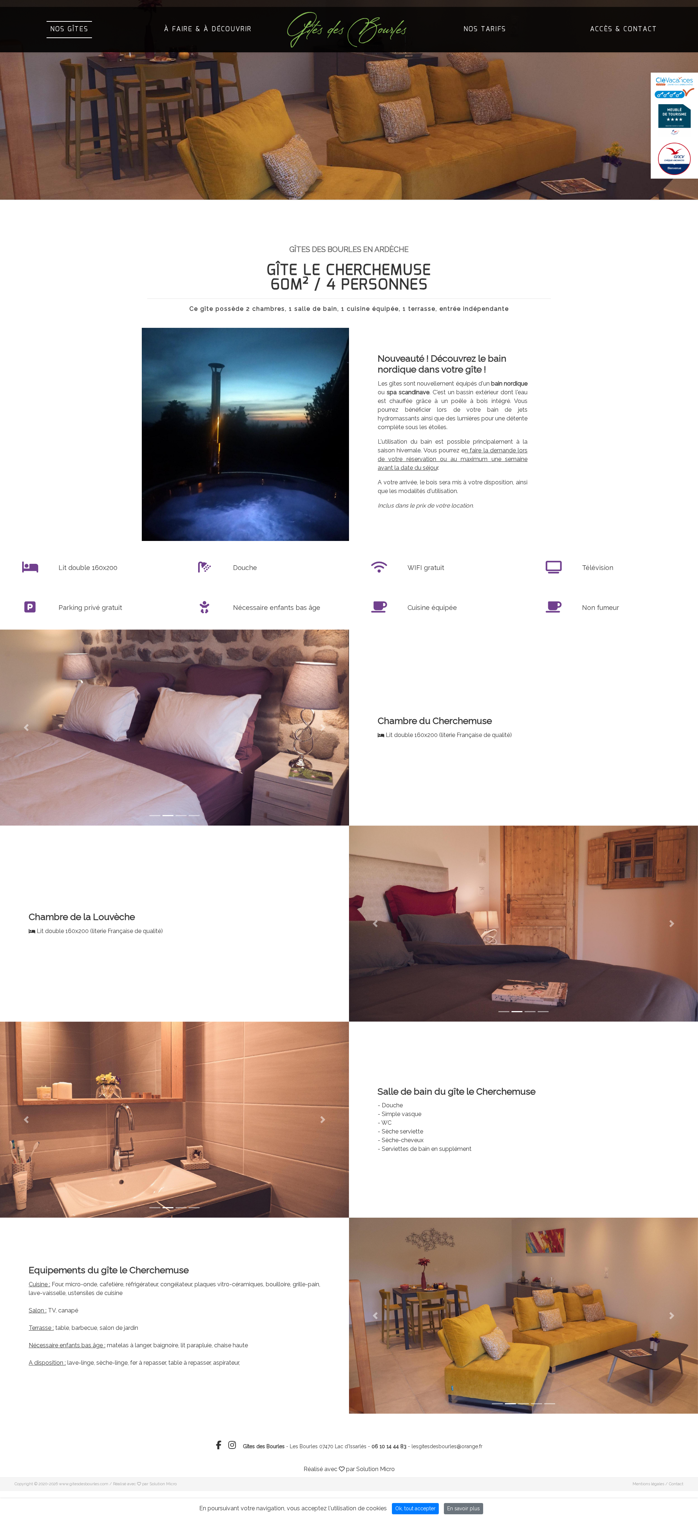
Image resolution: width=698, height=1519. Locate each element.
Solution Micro (375, 1469)
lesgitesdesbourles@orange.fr (447, 1446)
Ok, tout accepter (415, 1508)
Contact (676, 1484)
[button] (26, 728)
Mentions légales (648, 1484)
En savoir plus (463, 1508)
